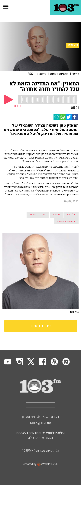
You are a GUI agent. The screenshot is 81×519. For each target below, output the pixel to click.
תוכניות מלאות (59, 74)
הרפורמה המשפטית (66, 221)
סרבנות (56, 214)
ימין (44, 214)
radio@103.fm (40, 423)
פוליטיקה (71, 214)
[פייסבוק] (75, 117)
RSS (30, 74)
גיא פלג (72, 45)
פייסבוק (41, 74)
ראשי (75, 74)
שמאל (33, 214)
